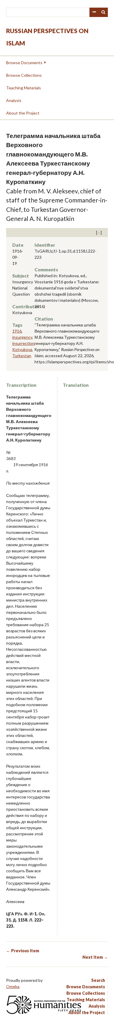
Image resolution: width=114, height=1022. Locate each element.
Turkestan (21, 355)
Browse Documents (24, 62)
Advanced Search (94, 12)
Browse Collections (24, 75)
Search (103, 12)
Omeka (12, 986)
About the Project (22, 112)
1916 (17, 330)
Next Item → (95, 957)
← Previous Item (22, 950)
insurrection (23, 343)
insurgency (22, 337)
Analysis (13, 100)
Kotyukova (22, 349)
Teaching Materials (23, 87)
